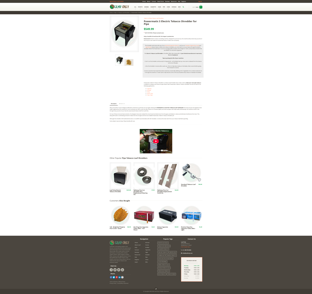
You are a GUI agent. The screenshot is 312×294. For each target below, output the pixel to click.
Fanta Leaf (161, 258)
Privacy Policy (113, 283)
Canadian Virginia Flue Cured (192, 45)
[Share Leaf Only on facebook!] (111, 277)
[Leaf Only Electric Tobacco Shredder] (120, 175)
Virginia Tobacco (171, 255)
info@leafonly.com (187, 253)
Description (114, 103)
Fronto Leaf (172, 252)
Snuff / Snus (150, 93)
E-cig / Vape (150, 95)
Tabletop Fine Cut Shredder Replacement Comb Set (164, 191)
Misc (146, 262)
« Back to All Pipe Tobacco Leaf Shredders (154, 18)
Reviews (167, 1)
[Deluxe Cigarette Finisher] (168, 215)
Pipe (146, 257)
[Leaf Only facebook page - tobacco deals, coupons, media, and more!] (111, 269)
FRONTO (140, 7)
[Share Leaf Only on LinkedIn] (119, 277)
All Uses (147, 242)
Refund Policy (122, 281)
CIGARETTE (153, 7)
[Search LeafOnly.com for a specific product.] (183, 7)
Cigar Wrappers (162, 261)
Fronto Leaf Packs (163, 242)
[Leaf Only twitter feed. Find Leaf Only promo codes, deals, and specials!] (115, 269)
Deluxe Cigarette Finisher (162, 227)
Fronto (147, 245)
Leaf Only (183, 242)
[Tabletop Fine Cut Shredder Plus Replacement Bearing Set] (144, 175)
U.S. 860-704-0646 (186, 250)
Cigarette (149, 88)
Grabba (147, 247)
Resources (174, 1)
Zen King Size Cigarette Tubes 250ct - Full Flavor (140, 228)
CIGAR (159, 7)
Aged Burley (148, 47)
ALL (135, 7)
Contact (154, 1)
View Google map (185, 247)
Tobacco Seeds (171, 274)
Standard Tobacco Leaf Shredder (188, 185)
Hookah (149, 90)
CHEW (168, 7)
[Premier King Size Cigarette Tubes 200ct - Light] (191, 215)
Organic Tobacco (162, 252)
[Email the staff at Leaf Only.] (118, 269)
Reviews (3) (122, 103)
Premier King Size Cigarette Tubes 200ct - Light (188, 228)
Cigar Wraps (169, 258)
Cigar (146, 252)
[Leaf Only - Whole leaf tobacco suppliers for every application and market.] (120, 6)
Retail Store (160, 1)
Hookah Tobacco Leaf (164, 268)
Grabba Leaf (161, 255)
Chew (148, 92)
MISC (179, 7)
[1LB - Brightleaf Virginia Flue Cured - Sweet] (120, 215)
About (148, 1)
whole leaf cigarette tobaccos (172, 45)
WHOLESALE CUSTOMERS (117, 1)
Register (183, 1)
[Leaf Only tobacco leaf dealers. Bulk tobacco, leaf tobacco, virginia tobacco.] (120, 243)
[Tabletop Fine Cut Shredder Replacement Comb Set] (168, 175)
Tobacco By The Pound (164, 246)
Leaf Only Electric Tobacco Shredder (115, 191)
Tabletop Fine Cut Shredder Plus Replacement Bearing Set (140, 192)
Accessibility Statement (122, 283)
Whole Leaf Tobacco (163, 271)
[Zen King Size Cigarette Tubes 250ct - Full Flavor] (144, 215)
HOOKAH (174, 7)
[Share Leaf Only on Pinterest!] (116, 277)
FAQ (179, 1)
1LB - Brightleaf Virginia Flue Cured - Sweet (117, 227)
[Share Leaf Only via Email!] (122, 277)
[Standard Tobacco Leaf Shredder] (191, 173)
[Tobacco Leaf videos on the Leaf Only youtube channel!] (122, 269)
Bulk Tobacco (161, 274)
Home (144, 1)
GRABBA (146, 7)
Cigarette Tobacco (163, 249)
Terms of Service (114, 281)
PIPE (164, 7)
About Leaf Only (137, 246)
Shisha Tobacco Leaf (163, 264)
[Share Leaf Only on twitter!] (114, 277)
